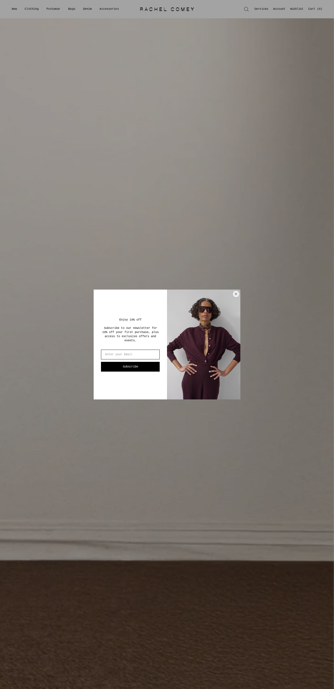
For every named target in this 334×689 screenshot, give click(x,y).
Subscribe (130, 366)
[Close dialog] (236, 294)
